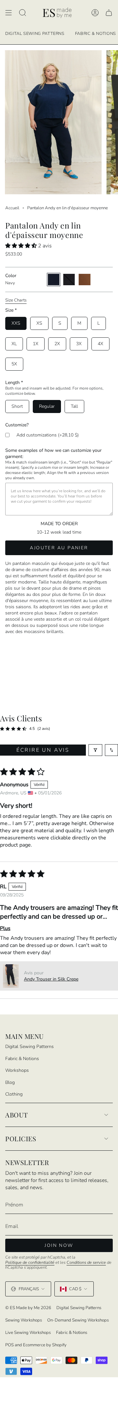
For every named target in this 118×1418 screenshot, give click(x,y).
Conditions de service (86, 1262)
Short (17, 406)
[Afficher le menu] (8, 13)
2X (57, 344)
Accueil (12, 208)
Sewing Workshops (23, 1320)
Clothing (14, 1094)
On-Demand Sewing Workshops (78, 1320)
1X (35, 344)
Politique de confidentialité (29, 1262)
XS (39, 323)
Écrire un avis (42, 750)
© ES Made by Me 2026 (28, 1308)
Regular (47, 406)
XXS (15, 323)
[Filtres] (95, 750)
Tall (74, 406)
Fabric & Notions (22, 1059)
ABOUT (16, 1114)
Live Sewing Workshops (28, 1333)
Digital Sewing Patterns (29, 1046)
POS (9, 1345)
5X (14, 364)
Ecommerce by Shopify (45, 1345)
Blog (10, 1082)
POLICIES (20, 1138)
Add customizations (47, 435)
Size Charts (16, 300)
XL (14, 344)
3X (79, 344)
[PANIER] (109, 13)
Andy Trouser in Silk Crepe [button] (51, 979)
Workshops (17, 1070)
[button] (21, 245)
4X (100, 344)
